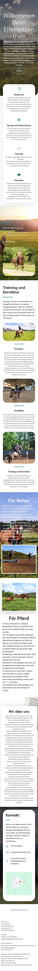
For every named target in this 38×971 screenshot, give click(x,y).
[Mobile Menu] (19, 2)
